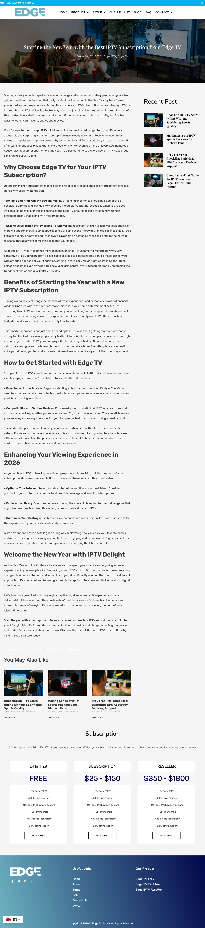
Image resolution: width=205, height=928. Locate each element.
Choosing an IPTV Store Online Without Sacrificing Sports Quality (23, 704)
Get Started (38, 835)
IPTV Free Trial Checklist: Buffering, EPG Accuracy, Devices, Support (110, 704)
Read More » (9, 718)
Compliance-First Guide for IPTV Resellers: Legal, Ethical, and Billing (182, 180)
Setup (97, 12)
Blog (138, 12)
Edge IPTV (110, 56)
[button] (14, 649)
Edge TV (123, 56)
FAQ (148, 12)
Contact (162, 12)
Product (78, 12)
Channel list (119, 12)
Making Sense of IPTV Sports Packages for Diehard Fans (63, 704)
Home (62, 12)
